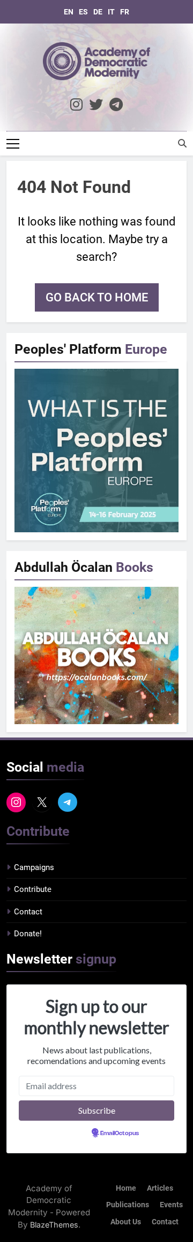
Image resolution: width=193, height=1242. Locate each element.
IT (111, 11)
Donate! (28, 933)
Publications (127, 1204)
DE (97, 11)
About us (125, 1222)
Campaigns (34, 867)
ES (83, 11)
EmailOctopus (119, 1133)
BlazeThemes (54, 1224)
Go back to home (97, 297)
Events (171, 1204)
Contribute (32, 889)
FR (124, 11)
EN (68, 11)
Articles (160, 1188)
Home (126, 1188)
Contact (28, 912)
